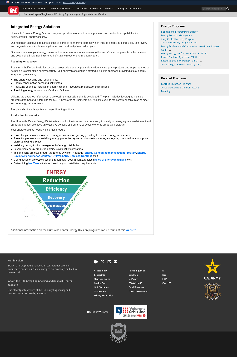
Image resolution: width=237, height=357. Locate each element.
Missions (28, 8)
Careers (94, 8)
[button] (75, 2)
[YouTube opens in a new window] (109, 262)
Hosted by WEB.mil (97, 311)
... (170, 49)
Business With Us (61, 8)
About (42, 8)
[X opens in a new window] (103, 262)
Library (121, 8)
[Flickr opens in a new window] (115, 262)
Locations (81, 8)
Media (108, 8)
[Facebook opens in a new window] (96, 262)
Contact (135, 8)
